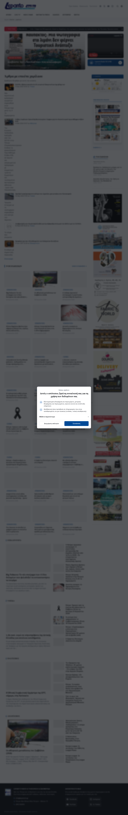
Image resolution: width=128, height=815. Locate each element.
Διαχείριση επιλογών (51, 423)
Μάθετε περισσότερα (47, 417)
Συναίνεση (76, 423)
